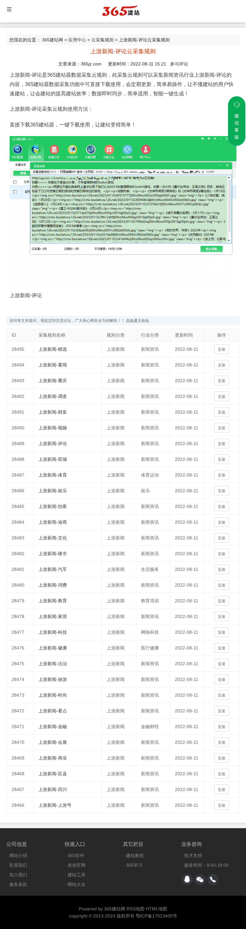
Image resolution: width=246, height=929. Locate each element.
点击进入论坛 (137, 320)
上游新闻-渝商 (52, 522)
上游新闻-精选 (52, 349)
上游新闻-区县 (52, 773)
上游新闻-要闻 (52, 364)
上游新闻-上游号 (54, 805)
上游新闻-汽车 (52, 569)
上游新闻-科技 (52, 632)
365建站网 (52, 39)
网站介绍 (18, 855)
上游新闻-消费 (52, 585)
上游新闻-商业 (52, 758)
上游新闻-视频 (52, 427)
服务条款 (18, 884)
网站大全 (77, 884)
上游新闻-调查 (52, 396)
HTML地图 (156, 908)
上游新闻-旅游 (52, 679)
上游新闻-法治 (52, 663)
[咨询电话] (212, 879)
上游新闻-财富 (52, 412)
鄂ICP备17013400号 (156, 915)
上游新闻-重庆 (52, 380)
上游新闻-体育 (52, 474)
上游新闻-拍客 (52, 506)
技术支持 (193, 855)
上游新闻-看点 (52, 710)
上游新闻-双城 (52, 459)
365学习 (134, 865)
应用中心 (77, 39)
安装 (222, 349)
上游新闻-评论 (52, 443)
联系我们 (18, 865)
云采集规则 (102, 39)
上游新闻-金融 (52, 726)
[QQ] (187, 879)
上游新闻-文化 (52, 537)
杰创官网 (77, 865)
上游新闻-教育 (52, 600)
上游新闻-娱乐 (52, 490)
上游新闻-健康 (52, 647)
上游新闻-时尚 (52, 695)
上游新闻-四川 (52, 789)
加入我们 (18, 874)
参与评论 (179, 63)
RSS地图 (135, 908)
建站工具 (77, 874)
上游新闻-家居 (52, 616)
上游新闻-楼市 (52, 553)
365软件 (76, 855)
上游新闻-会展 (52, 742)
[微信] (200, 879)
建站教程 (135, 855)
